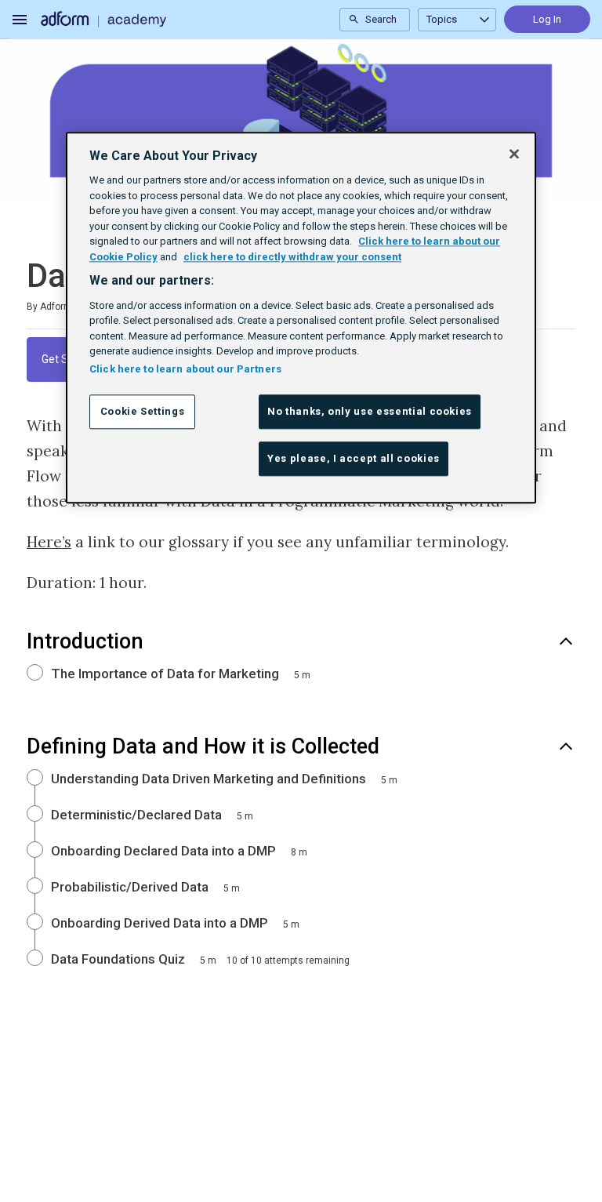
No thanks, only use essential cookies (369, 411)
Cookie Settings (142, 411)
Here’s (49, 541)
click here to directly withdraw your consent (292, 257)
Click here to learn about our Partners (185, 369)
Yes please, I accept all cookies (353, 458)
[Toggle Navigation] (20, 19)
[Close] (514, 153)
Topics (441, 19)
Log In (547, 19)
